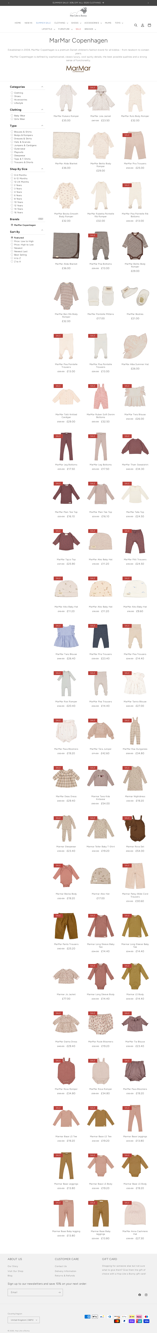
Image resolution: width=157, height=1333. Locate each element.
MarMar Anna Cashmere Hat (135, 1232)
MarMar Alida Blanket (66, 163)
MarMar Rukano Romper (66, 116)
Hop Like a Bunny (22, 1331)
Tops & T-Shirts (22, 159)
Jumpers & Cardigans (25, 145)
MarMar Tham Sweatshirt (135, 464)
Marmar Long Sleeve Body (101, 994)
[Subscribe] (59, 1292)
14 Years (18, 209)
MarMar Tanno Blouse (135, 701)
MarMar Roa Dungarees (135, 749)
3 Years (17, 188)
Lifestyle (18, 103)
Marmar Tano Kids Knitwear (100, 798)
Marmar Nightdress (135, 796)
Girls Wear (19, 119)
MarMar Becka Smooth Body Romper (66, 215)
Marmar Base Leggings (135, 1136)
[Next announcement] (148, 3)
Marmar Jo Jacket (66, 994)
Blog (10, 1275)
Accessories (20, 99)
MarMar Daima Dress (66, 1041)
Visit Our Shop (15, 1271)
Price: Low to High (23, 241)
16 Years (18, 212)
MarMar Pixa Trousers (135, 654)
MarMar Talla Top (135, 512)
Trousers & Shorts (23, 162)
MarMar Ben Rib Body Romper (66, 315)
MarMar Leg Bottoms (66, 464)
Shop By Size (18, 169)
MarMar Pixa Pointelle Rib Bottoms (135, 215)
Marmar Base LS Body (100, 1184)
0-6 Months (20, 175)
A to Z (17, 258)
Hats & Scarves (22, 142)
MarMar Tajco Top (66, 559)
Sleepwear (19, 155)
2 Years (17, 185)
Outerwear (19, 148)
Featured (18, 238)
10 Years (18, 202)
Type (13, 125)
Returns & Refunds (65, 1275)
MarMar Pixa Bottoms (101, 264)
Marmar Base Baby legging (66, 1231)
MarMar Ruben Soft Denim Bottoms (101, 416)
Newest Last (20, 251)
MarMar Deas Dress (66, 796)
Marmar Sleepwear (66, 846)
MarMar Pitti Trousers (135, 559)
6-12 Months (20, 178)
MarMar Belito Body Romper (100, 165)
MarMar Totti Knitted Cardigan (66, 416)
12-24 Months (21, 182)
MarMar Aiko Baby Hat (100, 559)
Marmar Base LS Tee (66, 1136)
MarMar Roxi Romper (66, 701)
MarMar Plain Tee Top (66, 512)
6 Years (17, 195)
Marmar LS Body (135, 994)
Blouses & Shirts (22, 132)
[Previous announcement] (8, 3)
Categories (17, 87)
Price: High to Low (23, 244)
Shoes (17, 96)
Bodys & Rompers (23, 135)
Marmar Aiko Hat (100, 894)
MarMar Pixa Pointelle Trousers (66, 365)
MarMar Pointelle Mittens (101, 314)
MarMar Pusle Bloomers (100, 1041)
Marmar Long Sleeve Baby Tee (101, 945)
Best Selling (20, 255)
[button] (61, 23)
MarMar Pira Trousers (135, 163)
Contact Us (61, 1266)
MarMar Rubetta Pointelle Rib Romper (100, 215)
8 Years (17, 199)
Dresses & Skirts (22, 138)
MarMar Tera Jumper (101, 749)
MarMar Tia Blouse (135, 1041)
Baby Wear (19, 115)
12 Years (18, 205)
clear (40, 219)
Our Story (13, 1266)
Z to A (17, 261)
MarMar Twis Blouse (135, 414)
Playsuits (18, 152)
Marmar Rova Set (135, 846)
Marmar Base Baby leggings (101, 1232)
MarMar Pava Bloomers (66, 749)
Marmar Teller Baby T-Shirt (101, 846)
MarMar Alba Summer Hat (135, 364)
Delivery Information (65, 1271)
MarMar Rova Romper (66, 1089)
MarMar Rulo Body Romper (135, 116)
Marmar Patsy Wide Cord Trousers (135, 895)
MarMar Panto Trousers (66, 944)
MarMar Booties (135, 314)
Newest (17, 248)
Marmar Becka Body (66, 894)
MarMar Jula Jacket (100, 116)
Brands (14, 219)
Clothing (18, 93)
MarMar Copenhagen (24, 225)
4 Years (17, 192)
